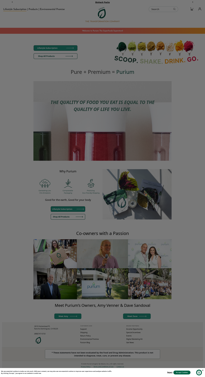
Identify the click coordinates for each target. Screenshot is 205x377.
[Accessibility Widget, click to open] (199, 372)
